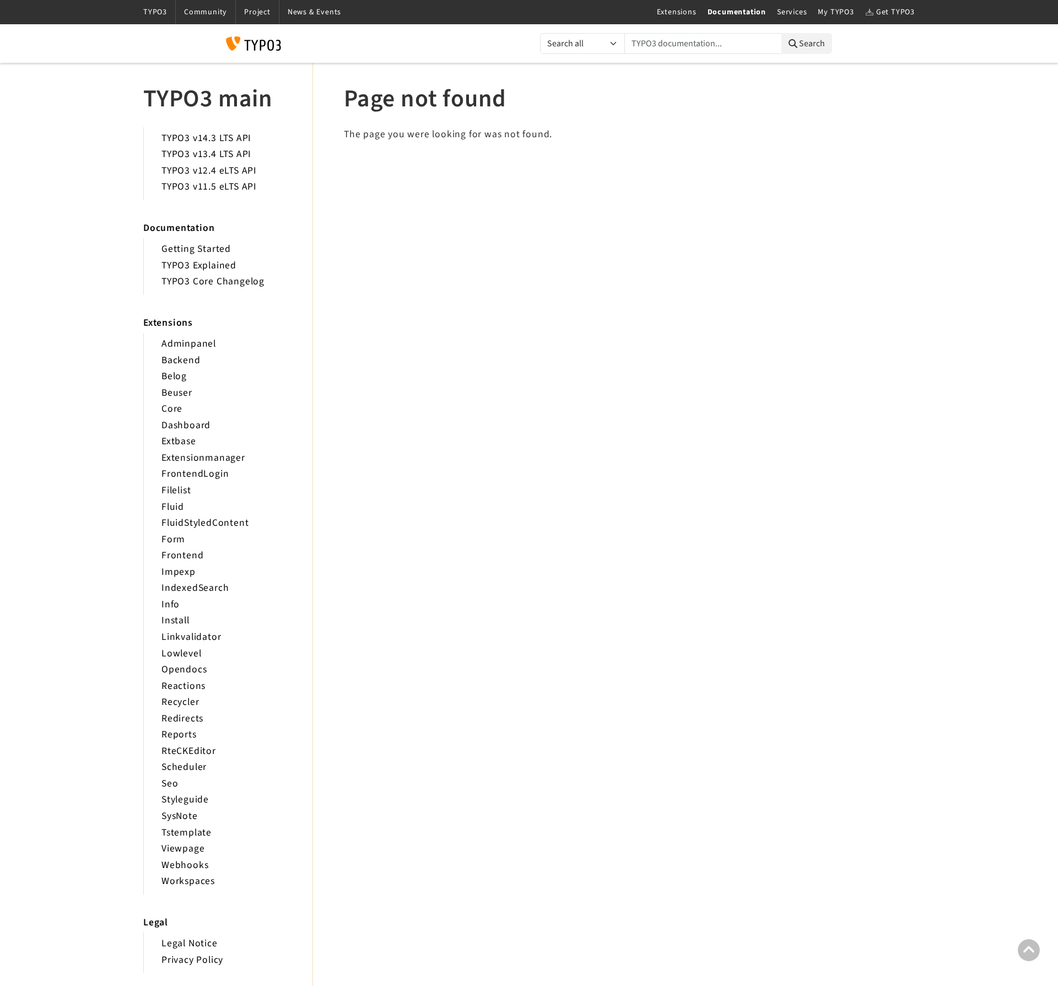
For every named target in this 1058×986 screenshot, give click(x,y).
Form (173, 539)
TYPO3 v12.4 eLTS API (209, 170)
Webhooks (184, 865)
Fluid (172, 507)
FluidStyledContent (205, 523)
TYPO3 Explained (198, 265)
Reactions (183, 686)
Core (171, 409)
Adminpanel (188, 344)
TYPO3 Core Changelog (212, 281)
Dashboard (185, 425)
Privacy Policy (192, 960)
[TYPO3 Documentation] (253, 43)
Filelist (176, 490)
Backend (181, 360)
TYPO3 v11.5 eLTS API (209, 186)
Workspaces (188, 881)
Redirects (182, 718)
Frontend (182, 555)
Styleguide (185, 799)
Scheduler (184, 767)
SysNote (179, 816)
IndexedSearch (195, 588)
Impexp (178, 572)
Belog (174, 376)
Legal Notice (189, 943)
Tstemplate (186, 832)
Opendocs (184, 669)
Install (175, 620)
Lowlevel (181, 653)
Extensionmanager (203, 458)
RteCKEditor (188, 751)
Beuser (176, 393)
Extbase (178, 441)
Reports (179, 734)
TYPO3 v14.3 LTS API (206, 138)
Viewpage (182, 848)
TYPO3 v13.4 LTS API (206, 154)
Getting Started (196, 249)
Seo (169, 783)
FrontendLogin (195, 474)
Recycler (180, 702)
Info (170, 604)
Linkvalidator (191, 637)
